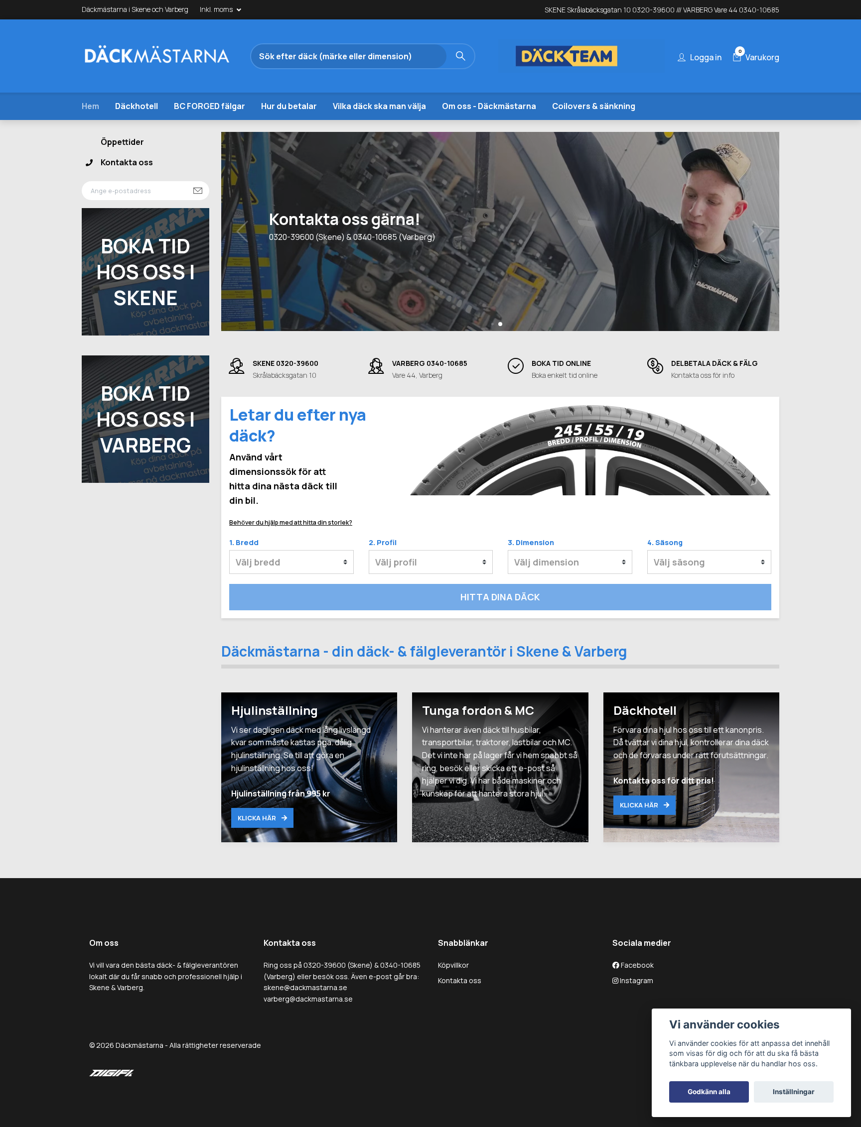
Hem (90, 106)
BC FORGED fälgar (209, 106)
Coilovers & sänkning (593, 106)
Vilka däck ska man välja (379, 106)
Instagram (635, 980)
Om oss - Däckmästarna (489, 106)
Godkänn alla (709, 1092)
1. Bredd (244, 542)
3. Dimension (531, 542)
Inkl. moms (217, 9)
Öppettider (122, 141)
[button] (492, 324)
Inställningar (794, 1092)
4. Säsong (665, 542)
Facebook (636, 965)
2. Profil (383, 542)
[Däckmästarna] (169, 56)
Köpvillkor (453, 965)
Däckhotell (136, 106)
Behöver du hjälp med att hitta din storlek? (290, 522)
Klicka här (258, 817)
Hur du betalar (289, 106)
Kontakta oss (127, 162)
